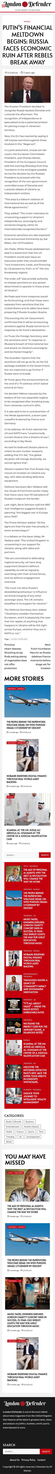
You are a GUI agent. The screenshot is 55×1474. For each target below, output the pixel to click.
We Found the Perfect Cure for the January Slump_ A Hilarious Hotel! (35, 1028)
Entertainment (30, 974)
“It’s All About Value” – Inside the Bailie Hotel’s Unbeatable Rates (34, 1008)
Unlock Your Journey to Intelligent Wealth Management (34, 1098)
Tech (25, 866)
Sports (31, 1131)
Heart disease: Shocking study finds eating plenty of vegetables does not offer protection (15, 656)
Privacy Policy (28, 1459)
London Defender (18, 639)
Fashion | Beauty (31, 1126)
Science (20, 1131)
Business (27, 1090)
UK (34, 916)
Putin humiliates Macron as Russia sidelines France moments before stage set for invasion (40, 656)
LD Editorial (12, 72)
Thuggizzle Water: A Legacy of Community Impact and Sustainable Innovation (35, 986)
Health (9, 1131)
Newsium (41, 1466)
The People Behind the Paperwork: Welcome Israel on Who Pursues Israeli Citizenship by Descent (26, 724)
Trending (11, 689)
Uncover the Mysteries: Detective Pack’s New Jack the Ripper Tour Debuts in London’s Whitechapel (35, 1074)
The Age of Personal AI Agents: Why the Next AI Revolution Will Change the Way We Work (35, 875)
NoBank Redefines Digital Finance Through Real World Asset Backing (26, 778)
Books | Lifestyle (13, 1121)
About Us (15, 1459)
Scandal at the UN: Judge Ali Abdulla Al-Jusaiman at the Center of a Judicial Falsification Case (27, 834)
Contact (41, 1459)
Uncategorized (33, 1136)
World (27, 21)
